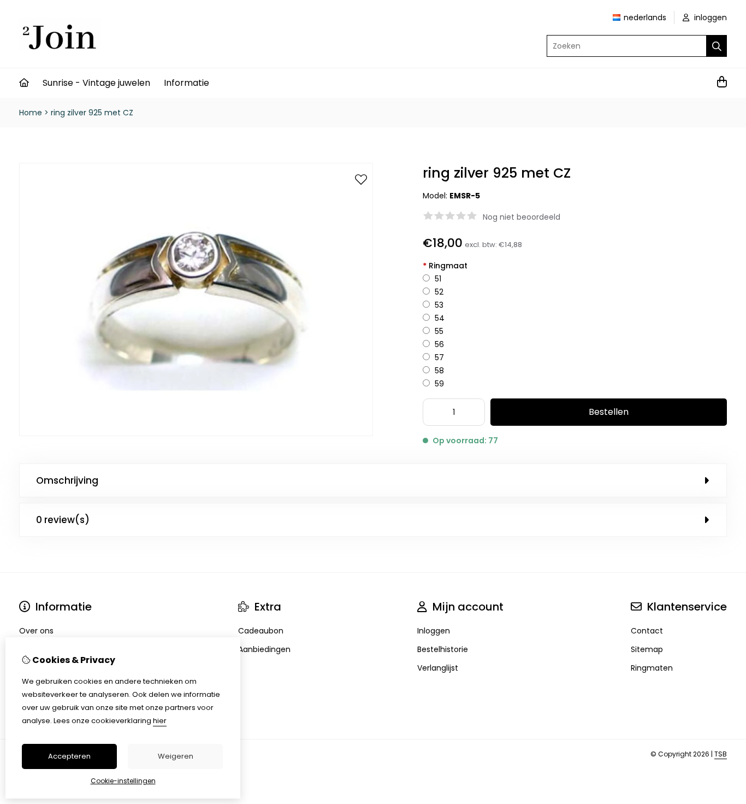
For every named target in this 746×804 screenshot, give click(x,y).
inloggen (709, 17)
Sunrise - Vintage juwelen (96, 83)
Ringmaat (445, 265)
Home (30, 112)
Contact (647, 630)
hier (160, 720)
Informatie (186, 83)
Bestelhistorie (442, 649)
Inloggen (433, 630)
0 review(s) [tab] (63, 519)
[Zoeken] (717, 46)
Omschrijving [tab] (67, 480)
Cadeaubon (260, 630)
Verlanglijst (437, 667)
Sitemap (647, 649)
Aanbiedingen (264, 649)
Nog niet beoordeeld (521, 217)
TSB (720, 754)
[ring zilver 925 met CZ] (196, 433)
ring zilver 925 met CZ (92, 112)
